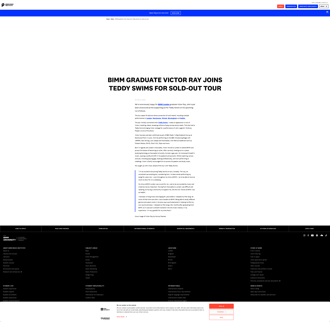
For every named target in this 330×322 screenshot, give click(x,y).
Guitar (88, 260)
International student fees (177, 298)
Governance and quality (11, 269)
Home (108, 19)
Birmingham (172, 118)
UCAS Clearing (255, 254)
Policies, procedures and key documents (265, 281)
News (112, 19)
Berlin (170, 269)
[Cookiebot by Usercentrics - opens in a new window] (105, 318)
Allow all (221, 306)
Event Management (92, 257)
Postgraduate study (257, 263)
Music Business (91, 266)
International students (175, 288)
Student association (10, 298)
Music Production (91, 272)
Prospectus (291, 6)
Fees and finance (256, 272)
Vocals (88, 278)
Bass (87, 251)
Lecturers (6, 257)
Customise (220, 312)
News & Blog (255, 288)
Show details (121, 316)
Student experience (9, 288)
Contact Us (325, 2)
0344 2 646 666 (316, 2)
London (149, 118)
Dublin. (182, 118)
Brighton (171, 254)
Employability (90, 288)
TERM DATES (103, 228)
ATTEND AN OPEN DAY (268, 228)
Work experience (91, 292)
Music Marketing (91, 269)
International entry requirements (179, 292)
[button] (324, 6)
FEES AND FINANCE (62, 228)
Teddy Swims (163, 123)
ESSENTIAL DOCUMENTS (185, 228)
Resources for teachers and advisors (263, 295)
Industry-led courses (10, 254)
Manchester (157, 118)
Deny (221, 317)
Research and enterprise (11, 272)
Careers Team (90, 298)
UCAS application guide (259, 260)
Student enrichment (9, 295)
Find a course (255, 251)
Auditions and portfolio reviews (261, 269)
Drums (88, 254)
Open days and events (308, 6)
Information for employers (95, 295)
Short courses (255, 266)
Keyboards (89, 263)
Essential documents (258, 278)
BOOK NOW (175, 13)
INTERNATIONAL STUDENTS (144, 228)
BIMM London (164, 104)
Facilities (6, 266)
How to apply (255, 257)
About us (6, 251)
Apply (280, 6)
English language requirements (178, 295)
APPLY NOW (309, 228)
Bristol (164, 118)
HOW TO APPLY (20, 228)
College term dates (257, 275)
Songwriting (90, 275)
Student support (8, 292)
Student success (8, 263)
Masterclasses (8, 260)
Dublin (170, 266)
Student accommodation (11, 301)
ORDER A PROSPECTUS (227, 228)
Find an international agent (177, 301)
